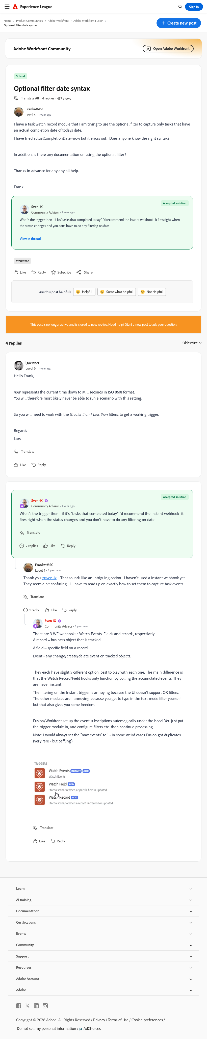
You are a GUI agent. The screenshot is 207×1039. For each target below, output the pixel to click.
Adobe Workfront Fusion (88, 21)
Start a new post (136, 324)
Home (7, 21)
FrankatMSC (34, 109)
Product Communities (29, 21)
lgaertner (32, 363)
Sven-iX (37, 206)
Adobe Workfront (58, 21)
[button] (179, 23)
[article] (102, 414)
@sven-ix (49, 577)
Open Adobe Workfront (171, 48)
